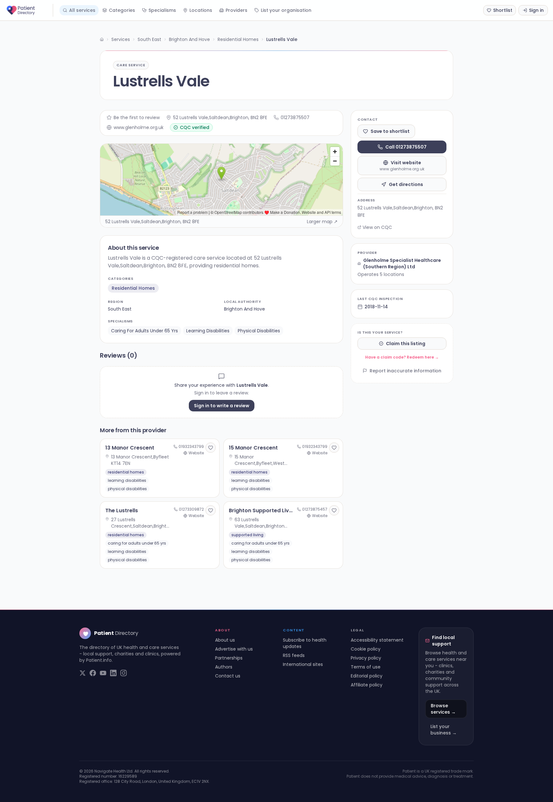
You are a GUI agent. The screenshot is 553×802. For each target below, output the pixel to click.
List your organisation (286, 10)
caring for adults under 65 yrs (144, 331)
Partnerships (229, 658)
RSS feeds (294, 655)
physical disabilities (259, 331)
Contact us (227, 676)
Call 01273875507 (406, 147)
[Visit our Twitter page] (82, 673)
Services (120, 39)
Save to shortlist (390, 131)
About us (225, 640)
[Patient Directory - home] (29, 10)
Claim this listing (405, 343)
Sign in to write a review (221, 405)
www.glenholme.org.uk (139, 127)
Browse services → (443, 708)
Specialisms (162, 10)
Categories (122, 10)
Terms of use (366, 667)
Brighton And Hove (189, 39)
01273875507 (295, 117)
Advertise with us (234, 649)
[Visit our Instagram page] (123, 673)
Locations (200, 10)
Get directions (406, 184)
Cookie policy (366, 649)
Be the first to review (137, 117)
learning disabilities (207, 331)
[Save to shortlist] (210, 447)
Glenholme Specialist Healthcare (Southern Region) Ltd (402, 263)
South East (149, 39)
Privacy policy (366, 658)
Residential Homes (238, 39)
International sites (303, 664)
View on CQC (377, 227)
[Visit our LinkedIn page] (113, 673)
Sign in (536, 10)
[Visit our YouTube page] (103, 673)
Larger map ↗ (322, 221)
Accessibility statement (377, 640)
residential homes (133, 288)
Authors (223, 667)
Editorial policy (366, 676)
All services (82, 10)
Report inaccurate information (405, 371)
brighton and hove (244, 309)
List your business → (443, 729)
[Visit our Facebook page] (93, 673)
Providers (236, 10)
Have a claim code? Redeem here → (402, 357)
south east (120, 309)
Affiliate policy (366, 685)
